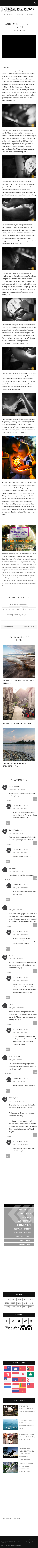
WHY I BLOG (9, 15)
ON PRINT (30, 15)
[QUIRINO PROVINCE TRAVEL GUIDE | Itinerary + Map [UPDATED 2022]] (11, 1473)
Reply (35, 799)
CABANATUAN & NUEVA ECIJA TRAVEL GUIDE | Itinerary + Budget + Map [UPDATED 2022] (26, 1453)
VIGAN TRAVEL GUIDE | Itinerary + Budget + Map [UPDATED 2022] (27, 1436)
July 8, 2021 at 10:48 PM (20, 888)
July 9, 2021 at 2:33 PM (20, 1032)
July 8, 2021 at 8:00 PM (16, 871)
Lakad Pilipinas (20, 805)
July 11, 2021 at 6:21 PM (16, 1101)
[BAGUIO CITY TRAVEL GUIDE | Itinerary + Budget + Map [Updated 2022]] (11, 1429)
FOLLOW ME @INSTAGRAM (10, 1518)
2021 (22, 615)
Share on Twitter (12, 609)
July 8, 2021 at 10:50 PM (20, 980)
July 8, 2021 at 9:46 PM (16, 958)
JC (10, 907)
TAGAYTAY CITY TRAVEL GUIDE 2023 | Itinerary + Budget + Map (27, 1408)
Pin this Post (30, 609)
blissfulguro (15, 830)
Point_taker (15, 1098)
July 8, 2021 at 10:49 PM (20, 934)
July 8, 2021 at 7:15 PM (20, 808)
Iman (11, 1005)
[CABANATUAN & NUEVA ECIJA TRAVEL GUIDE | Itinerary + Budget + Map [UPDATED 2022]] (11, 1458)
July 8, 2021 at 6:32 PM (16, 833)
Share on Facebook (19, 605)
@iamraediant (15, 786)
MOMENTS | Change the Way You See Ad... (18, 681)
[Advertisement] (19, 20)
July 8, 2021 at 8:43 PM (16, 910)
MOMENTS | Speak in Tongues (17, 723)
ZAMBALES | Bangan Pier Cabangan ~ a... (14, 764)
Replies (9, 800)
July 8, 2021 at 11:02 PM (16, 1008)
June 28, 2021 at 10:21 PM (17, 789)
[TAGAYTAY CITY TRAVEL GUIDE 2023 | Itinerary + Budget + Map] (11, 1415)
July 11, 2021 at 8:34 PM (20, 1144)
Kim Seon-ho (15, 1057)
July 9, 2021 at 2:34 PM (20, 1082)
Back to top (31, 1539)
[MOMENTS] (16, 615)
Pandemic (28, 615)
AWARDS (19, 15)
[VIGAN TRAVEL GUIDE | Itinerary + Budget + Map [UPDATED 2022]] (11, 1444)
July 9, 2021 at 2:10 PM (16, 1060)
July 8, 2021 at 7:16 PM (20, 852)
